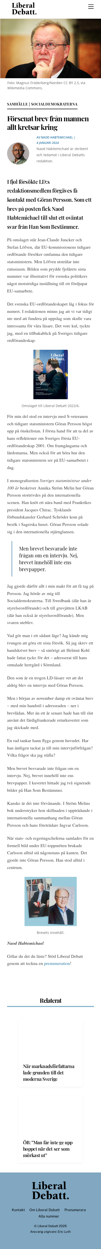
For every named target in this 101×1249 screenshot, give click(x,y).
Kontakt (18, 1210)
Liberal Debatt (48, 1226)
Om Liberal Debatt (44, 1210)
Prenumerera (75, 1210)
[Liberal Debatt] (24, 12)
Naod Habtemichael (57, 137)
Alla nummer (48, 1216)
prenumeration (57, 963)
